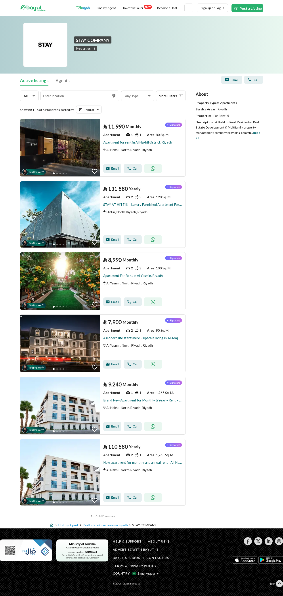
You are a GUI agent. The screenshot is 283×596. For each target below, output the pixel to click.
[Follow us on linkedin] (268, 544)
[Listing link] (102, 147)
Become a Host (167, 8)
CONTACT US (157, 558)
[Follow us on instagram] (279, 544)
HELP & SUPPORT (127, 541)
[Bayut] (33, 7)
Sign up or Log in (212, 8)
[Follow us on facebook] (248, 544)
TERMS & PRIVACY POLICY (134, 566)
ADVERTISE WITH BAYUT (133, 549)
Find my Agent (106, 8)
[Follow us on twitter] (258, 544)
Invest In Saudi (136, 8)
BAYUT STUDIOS (126, 558)
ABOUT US (156, 541)
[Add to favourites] (94, 171)
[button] (29, 95)
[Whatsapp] (153, 168)
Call (256, 80)
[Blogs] (82, 8)
